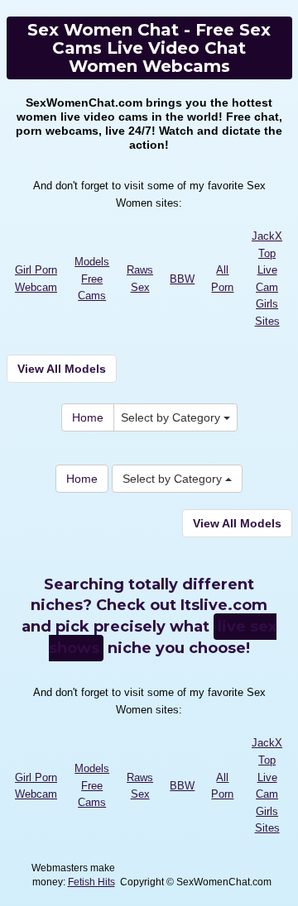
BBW (182, 279)
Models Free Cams (91, 278)
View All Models (61, 368)
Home (87, 417)
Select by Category (172, 417)
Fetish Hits (91, 882)
